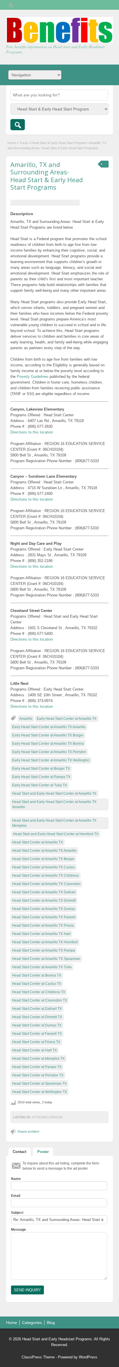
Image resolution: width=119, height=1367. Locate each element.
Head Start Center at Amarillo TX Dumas (43, 909)
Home (12, 143)
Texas (23, 143)
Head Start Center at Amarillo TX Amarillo (44, 851)
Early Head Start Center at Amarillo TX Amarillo (48, 727)
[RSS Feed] (10, 4)
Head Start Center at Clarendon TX (39, 1000)
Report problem (28, 1131)
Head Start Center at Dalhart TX (37, 1009)
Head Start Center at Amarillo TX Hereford (45, 942)
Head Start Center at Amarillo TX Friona (43, 925)
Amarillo (25, 719)
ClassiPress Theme (38, 1357)
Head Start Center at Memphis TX (38, 1059)
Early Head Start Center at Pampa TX (41, 777)
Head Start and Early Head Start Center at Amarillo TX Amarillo (54, 804)
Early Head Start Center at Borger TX (41, 769)
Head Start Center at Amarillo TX (37, 842)
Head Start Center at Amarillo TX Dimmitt (44, 901)
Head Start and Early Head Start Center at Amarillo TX (54, 794)
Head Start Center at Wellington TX (39, 1092)
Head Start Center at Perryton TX (38, 1075)
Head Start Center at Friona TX (36, 1042)
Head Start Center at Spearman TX (39, 1084)
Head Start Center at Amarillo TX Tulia (42, 967)
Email (15, 1196)
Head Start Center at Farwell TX (37, 1034)
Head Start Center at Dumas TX (37, 1025)
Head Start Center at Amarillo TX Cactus (43, 867)
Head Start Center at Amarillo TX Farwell (43, 917)
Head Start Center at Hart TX (34, 1050)
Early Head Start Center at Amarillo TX (66, 719)
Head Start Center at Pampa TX (37, 1067)
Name (16, 1179)
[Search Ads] (17, 124)
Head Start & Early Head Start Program (58, 143)
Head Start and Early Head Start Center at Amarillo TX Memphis (54, 823)
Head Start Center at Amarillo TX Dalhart (43, 892)
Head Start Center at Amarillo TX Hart (41, 934)
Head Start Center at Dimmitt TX (37, 1017)
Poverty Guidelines (33, 376)
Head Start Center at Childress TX (38, 992)
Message (18, 1230)
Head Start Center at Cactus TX (36, 984)
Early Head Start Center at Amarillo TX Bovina (48, 744)
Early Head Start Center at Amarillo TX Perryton (49, 752)
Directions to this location (31, 432)
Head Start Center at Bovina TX (36, 975)
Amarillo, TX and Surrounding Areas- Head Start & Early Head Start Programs (46, 175)
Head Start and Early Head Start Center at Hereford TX (55, 834)
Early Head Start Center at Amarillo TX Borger (47, 735)
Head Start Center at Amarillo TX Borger (43, 859)
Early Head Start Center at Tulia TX (39, 785)
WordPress (88, 1357)
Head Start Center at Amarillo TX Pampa (43, 950)
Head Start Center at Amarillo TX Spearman (46, 959)
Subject (17, 1213)
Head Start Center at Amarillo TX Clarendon (46, 884)
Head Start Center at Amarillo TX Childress (45, 876)
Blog (51, 1322)
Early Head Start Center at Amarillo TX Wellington (51, 760)
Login (105, 5)
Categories (32, 1322)
